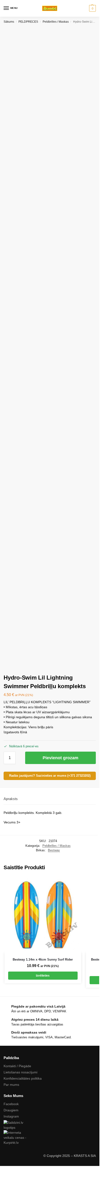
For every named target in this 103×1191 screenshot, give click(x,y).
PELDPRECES (28, 21)
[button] (92, 8)
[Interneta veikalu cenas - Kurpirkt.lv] (50, 1137)
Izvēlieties (43, 975)
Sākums (9, 21)
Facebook (11, 1104)
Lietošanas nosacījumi (20, 1072)
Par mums (11, 1085)
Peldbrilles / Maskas (56, 21)
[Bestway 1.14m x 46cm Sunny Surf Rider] (43, 914)
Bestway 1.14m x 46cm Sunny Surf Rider (43, 959)
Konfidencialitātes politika (23, 1078)
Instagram (11, 1116)
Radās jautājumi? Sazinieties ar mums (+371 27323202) (50, 775)
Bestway (54, 850)
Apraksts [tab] (11, 799)
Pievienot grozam (60, 757)
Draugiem (11, 1110)
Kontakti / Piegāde (17, 1066)
